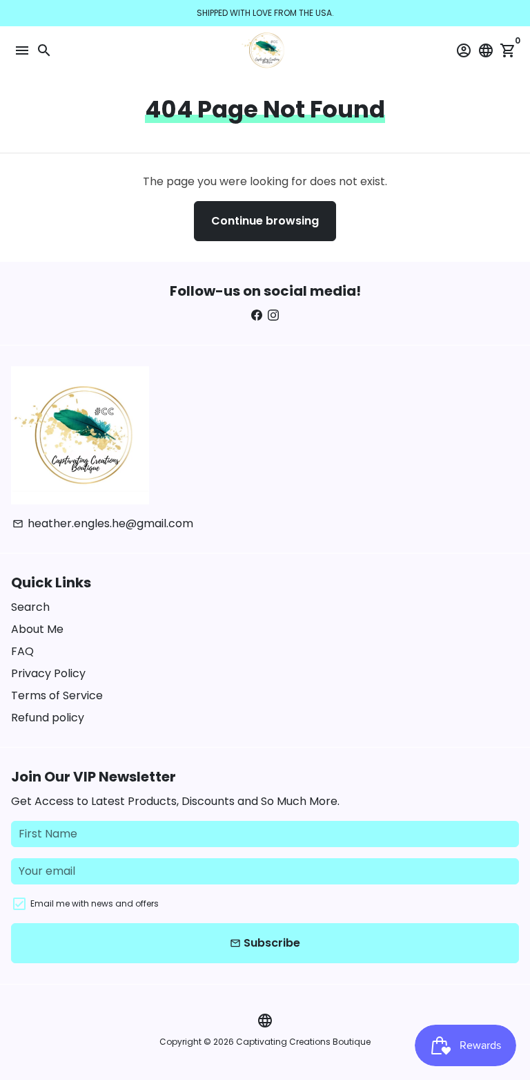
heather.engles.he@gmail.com (102, 523)
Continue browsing (265, 221)
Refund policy (47, 718)
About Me (37, 629)
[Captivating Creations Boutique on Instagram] (273, 315)
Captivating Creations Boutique (303, 1042)
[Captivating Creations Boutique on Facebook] (256, 315)
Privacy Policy (48, 673)
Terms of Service (57, 695)
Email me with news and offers (94, 903)
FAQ (22, 651)
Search (30, 607)
